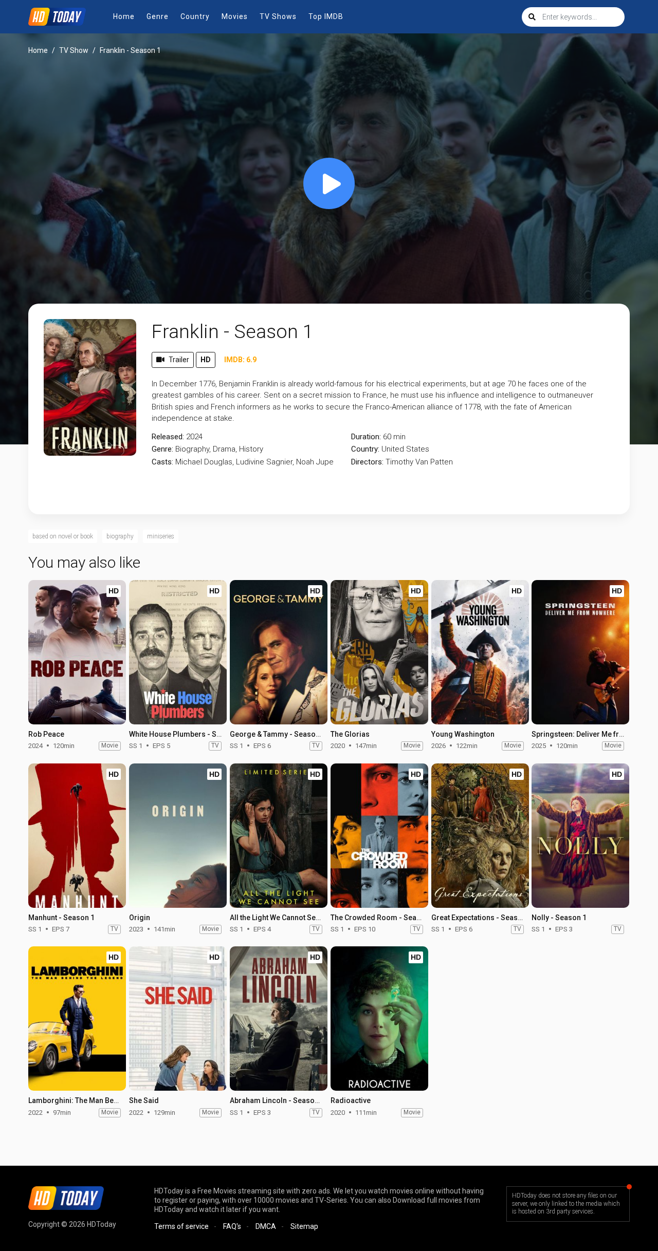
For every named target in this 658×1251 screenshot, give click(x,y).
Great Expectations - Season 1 (481, 917)
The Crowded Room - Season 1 (383, 917)
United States (405, 449)
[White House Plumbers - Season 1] (178, 652)
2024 (194, 436)
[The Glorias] (379, 652)
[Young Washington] (480, 652)
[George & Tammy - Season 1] (278, 652)
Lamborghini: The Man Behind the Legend (97, 1100)
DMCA (265, 1226)
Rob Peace (46, 734)
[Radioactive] (379, 1018)
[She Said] (178, 1018)
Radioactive (351, 1100)
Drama (224, 449)
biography (120, 536)
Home (124, 16)
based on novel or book (62, 536)
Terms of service (181, 1226)
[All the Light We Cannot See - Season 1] (278, 835)
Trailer (179, 360)
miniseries (160, 536)
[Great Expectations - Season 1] (480, 835)
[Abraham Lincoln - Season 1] (278, 1018)
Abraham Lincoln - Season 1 (277, 1100)
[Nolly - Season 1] (580, 835)
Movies (235, 16)
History (251, 449)
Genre (158, 16)
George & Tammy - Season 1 (277, 734)
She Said (144, 1100)
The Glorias (350, 734)
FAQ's (232, 1226)
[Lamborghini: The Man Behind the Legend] (77, 1018)
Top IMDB (325, 16)
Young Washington (463, 734)
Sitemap (304, 1226)
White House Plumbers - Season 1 (186, 734)
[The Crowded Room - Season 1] (379, 835)
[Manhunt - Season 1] (77, 835)
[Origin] (178, 835)
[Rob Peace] (77, 652)
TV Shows (278, 16)
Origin (139, 917)
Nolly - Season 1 (559, 917)
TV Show (73, 50)
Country (195, 16)
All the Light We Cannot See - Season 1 (293, 917)
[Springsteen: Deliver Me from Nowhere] (580, 652)
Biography (192, 449)
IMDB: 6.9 (240, 360)
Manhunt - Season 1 (61, 917)
